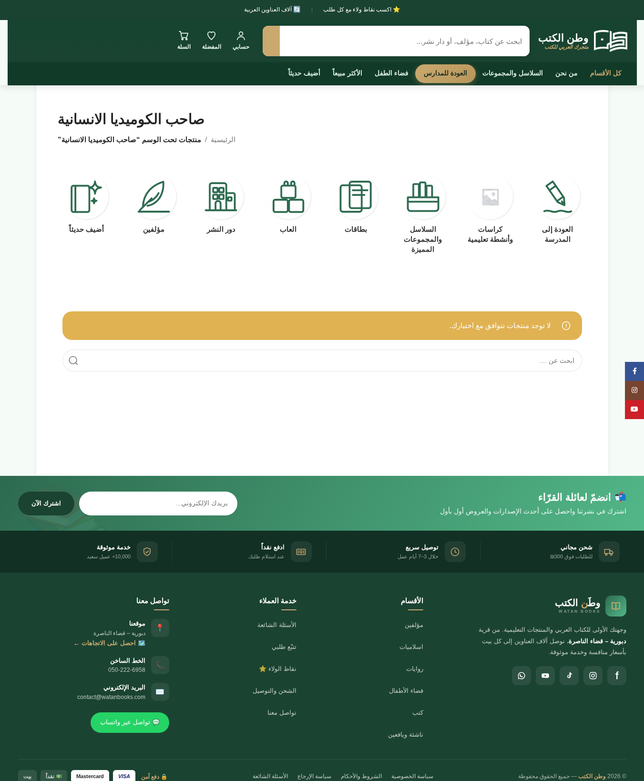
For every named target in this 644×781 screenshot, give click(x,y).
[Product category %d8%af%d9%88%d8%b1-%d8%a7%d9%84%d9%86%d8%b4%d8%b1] (221, 206)
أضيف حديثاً (304, 73)
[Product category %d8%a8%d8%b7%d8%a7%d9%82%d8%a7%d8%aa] (356, 206)
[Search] (73, 360)
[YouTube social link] (634, 409)
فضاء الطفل (392, 73)
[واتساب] (521, 675)
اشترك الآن (46, 503)
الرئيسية (223, 139)
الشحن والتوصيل (274, 690)
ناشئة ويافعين (405, 734)
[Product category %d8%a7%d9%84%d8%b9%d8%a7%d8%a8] (288, 206)
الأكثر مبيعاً (347, 73)
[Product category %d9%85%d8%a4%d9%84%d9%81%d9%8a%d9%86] (154, 206)
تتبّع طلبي (284, 646)
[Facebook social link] (634, 371)
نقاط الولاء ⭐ (277, 668)
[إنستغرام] (593, 675)
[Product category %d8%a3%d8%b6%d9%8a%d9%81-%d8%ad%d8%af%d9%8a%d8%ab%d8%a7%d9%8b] (86, 206)
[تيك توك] (569, 675)
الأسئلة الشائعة (276, 624)
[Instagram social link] (634, 390)
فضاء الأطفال (406, 690)
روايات (414, 668)
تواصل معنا (281, 712)
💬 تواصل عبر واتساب (130, 722)
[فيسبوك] (616, 675)
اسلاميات (411, 646)
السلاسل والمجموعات (512, 73)
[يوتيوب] (545, 675)
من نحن (566, 73)
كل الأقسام (606, 73)
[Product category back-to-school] (557, 211)
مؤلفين (414, 624)
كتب (417, 712)
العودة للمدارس (445, 73)
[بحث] (271, 41)
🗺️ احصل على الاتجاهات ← (109, 643)
